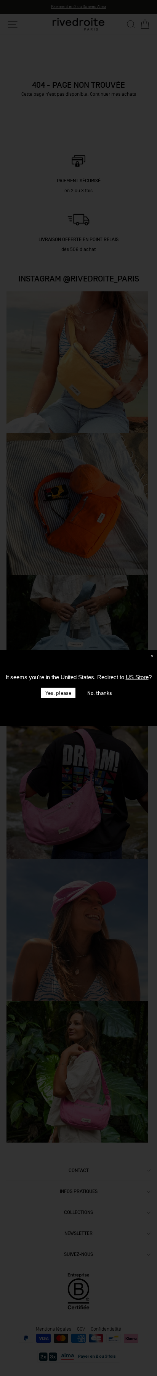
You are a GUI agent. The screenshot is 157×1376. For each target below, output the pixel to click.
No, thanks (99, 693)
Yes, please (58, 693)
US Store (137, 677)
